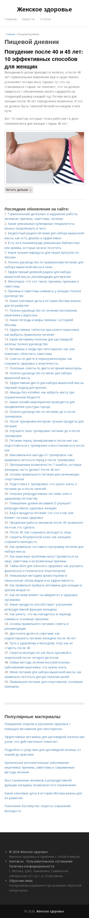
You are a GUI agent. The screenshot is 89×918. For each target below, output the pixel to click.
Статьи (45, 19)
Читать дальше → (19, 190)
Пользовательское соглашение (49, 861)
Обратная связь (21, 881)
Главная (11, 19)
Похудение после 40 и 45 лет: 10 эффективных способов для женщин (44, 59)
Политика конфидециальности (31, 866)
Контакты (16, 861)
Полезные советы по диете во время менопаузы (45, 368)
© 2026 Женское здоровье (28, 852)
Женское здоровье (44, 9)
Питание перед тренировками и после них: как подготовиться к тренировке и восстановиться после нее (44, 445)
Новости (28, 19)
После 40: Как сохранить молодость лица (40, 532)
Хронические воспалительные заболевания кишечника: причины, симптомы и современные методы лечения (40, 767)
